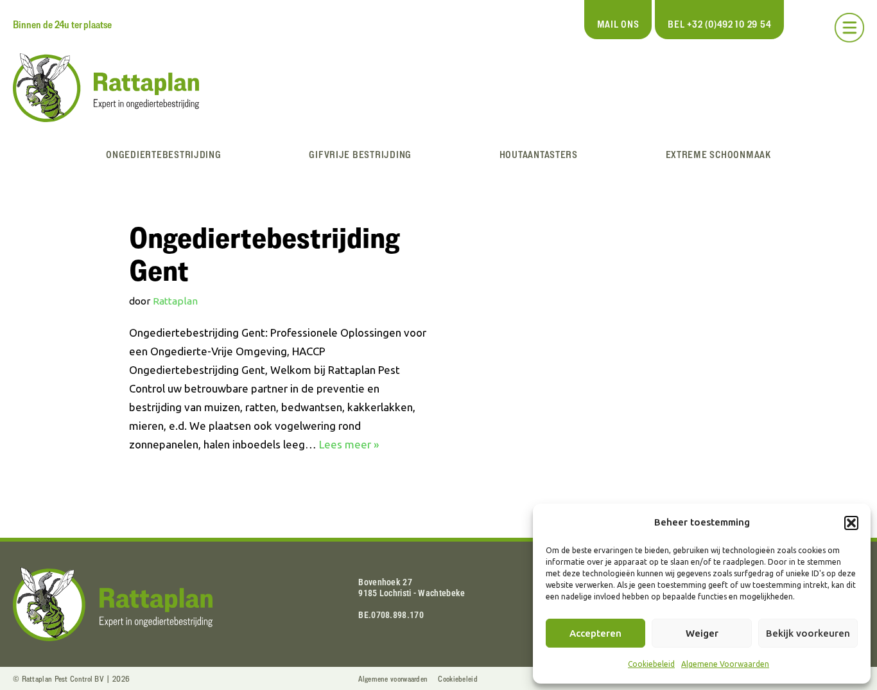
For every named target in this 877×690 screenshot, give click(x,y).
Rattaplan (175, 301)
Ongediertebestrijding (163, 155)
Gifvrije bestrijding (360, 155)
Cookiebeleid (651, 664)
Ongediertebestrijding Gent (264, 253)
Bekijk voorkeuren (808, 633)
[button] (851, 523)
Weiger (702, 633)
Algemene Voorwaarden (725, 664)
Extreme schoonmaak (718, 155)
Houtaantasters (538, 155)
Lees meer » (349, 444)
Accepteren (595, 633)
